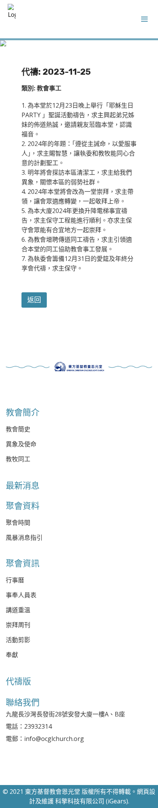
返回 (34, 300)
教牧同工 (18, 459)
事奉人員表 (21, 595)
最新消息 (23, 485)
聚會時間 (18, 522)
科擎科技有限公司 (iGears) (91, 801)
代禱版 (18, 681)
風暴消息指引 (24, 537)
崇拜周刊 (18, 625)
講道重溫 (18, 610)
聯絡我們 (23, 702)
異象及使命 (21, 444)
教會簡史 (18, 429)
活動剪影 (18, 640)
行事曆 (15, 580)
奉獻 (12, 655)
